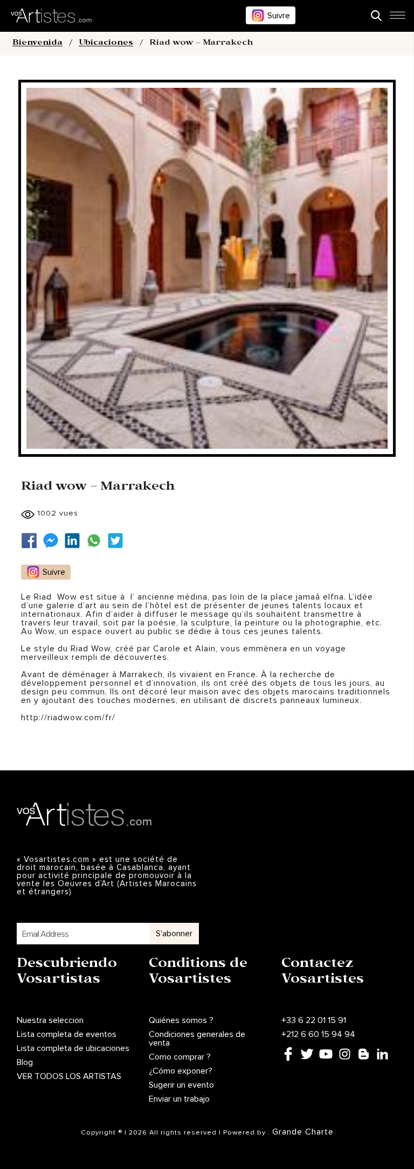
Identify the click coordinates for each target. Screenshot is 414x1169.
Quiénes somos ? (181, 1020)
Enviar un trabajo (179, 1099)
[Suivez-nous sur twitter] (118, 540)
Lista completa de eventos (66, 1034)
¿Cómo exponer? (180, 1071)
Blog (25, 1062)
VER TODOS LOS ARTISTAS (69, 1076)
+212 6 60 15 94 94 (318, 1034)
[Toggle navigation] (397, 18)
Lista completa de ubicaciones (73, 1048)
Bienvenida (37, 43)
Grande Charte (303, 1132)
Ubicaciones (106, 43)
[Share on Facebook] (32, 540)
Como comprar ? (180, 1057)
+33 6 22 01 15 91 (313, 1020)
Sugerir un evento (181, 1085)
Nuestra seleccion (50, 1020)
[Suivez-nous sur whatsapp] (96, 540)
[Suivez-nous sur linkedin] (75, 540)
